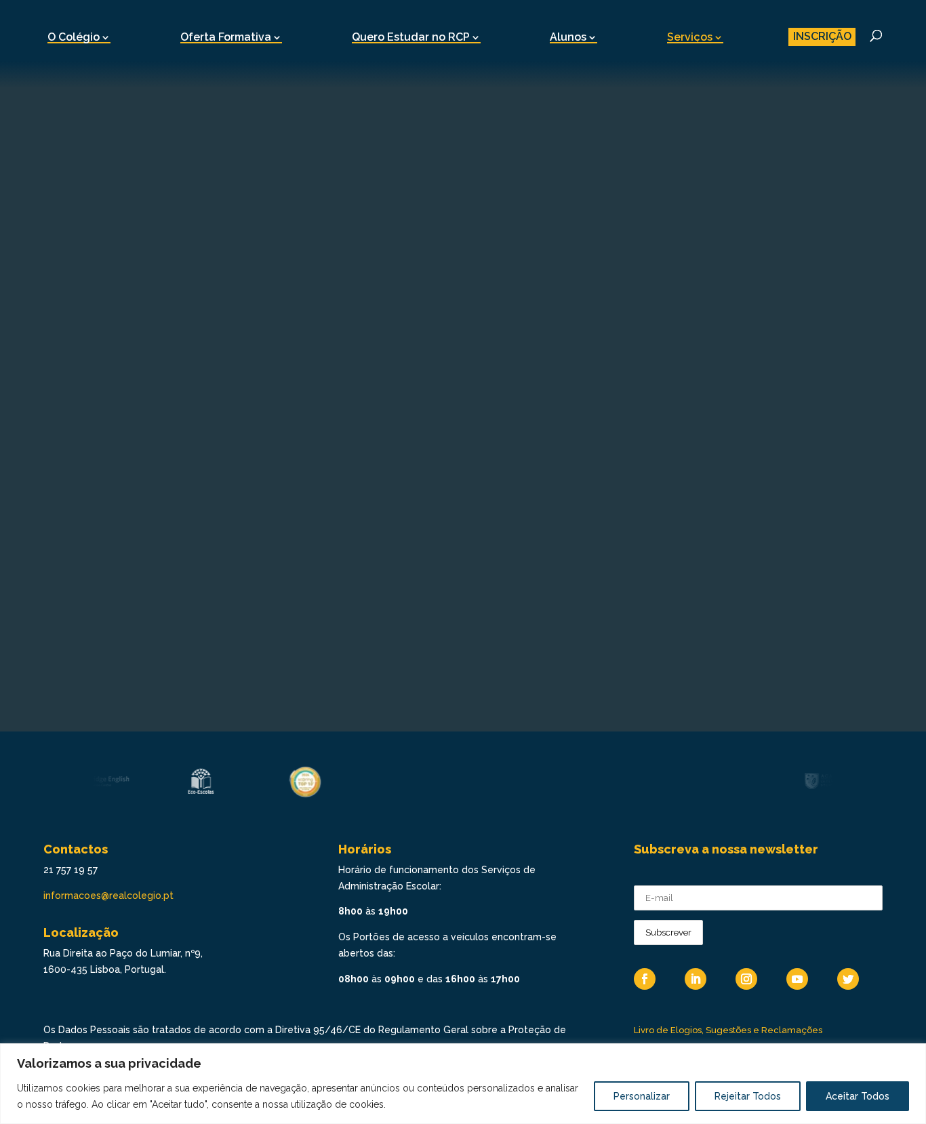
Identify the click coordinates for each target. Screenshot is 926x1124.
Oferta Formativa (225, 37)
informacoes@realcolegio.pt (108, 895)
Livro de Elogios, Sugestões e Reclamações (728, 1030)
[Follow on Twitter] (848, 979)
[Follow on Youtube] (797, 979)
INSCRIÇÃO (822, 36)
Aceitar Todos (857, 1096)
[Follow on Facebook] (645, 979)
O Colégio (73, 37)
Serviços (689, 37)
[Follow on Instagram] (746, 979)
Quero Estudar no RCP (411, 37)
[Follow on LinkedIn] (695, 979)
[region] (463, 1083)
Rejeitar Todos (747, 1096)
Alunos (568, 37)
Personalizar (641, 1096)
